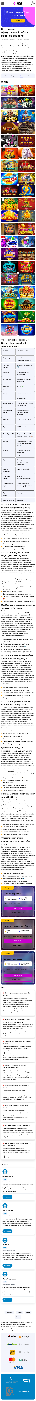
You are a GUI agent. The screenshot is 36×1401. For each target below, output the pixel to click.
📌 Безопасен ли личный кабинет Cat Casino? (15, 1106)
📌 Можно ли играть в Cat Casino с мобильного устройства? (14, 1067)
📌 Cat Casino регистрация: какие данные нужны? (17, 1042)
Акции (28, 1312)
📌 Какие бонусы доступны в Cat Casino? (16, 1019)
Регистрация (18, 21)
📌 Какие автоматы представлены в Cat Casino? (16, 1087)
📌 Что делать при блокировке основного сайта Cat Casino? (16, 1144)
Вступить (18, 908)
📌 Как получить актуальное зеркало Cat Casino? (16, 994)
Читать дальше (18, 913)
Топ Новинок (29, 76)
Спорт (18, 1317)
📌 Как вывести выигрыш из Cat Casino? (16, 1125)
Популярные (14, 76)
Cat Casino (9, 1312)
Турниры (19, 1312)
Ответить (7, 1197)
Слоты (22, 76)
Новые (7, 76)
